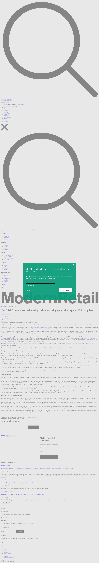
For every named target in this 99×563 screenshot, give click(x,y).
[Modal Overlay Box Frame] (49, 281)
